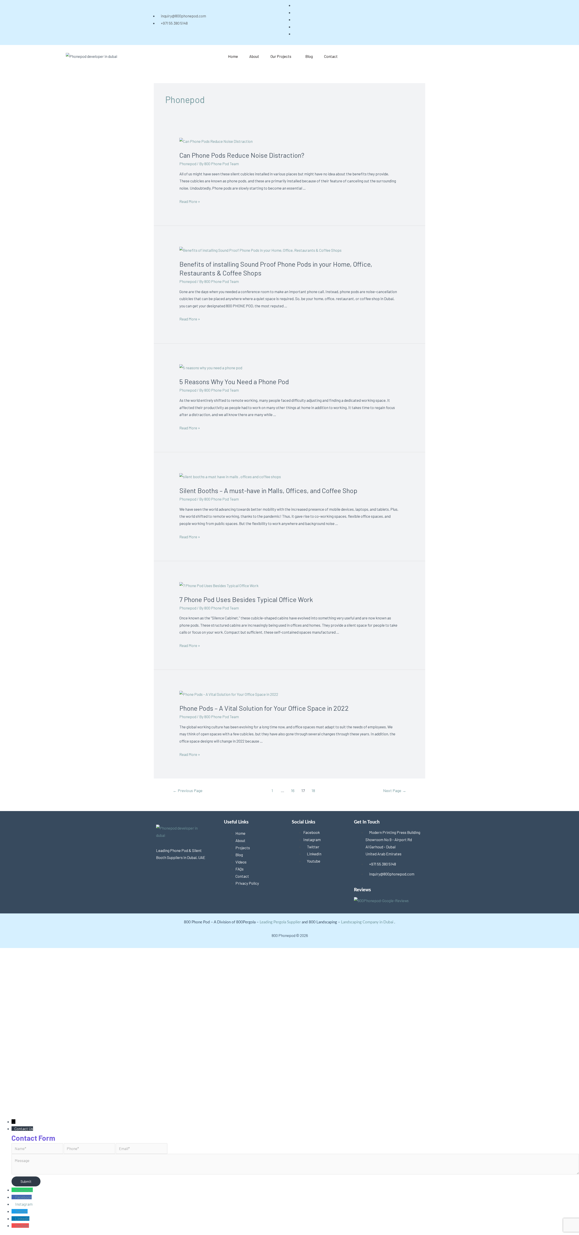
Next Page (394, 790)
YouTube (22, 1225)
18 (313, 790)
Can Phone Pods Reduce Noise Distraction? (241, 155)
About (254, 56)
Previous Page (187, 790)
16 (292, 790)
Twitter (21, 1211)
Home (233, 56)
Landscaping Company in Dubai (367, 922)
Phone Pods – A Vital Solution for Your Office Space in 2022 (264, 708)
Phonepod (187, 163)
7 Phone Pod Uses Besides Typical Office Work (246, 599)
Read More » (189, 201)
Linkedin (22, 1218)
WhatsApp (24, 1190)
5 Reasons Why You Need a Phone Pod (234, 381)
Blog (309, 56)
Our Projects (281, 56)
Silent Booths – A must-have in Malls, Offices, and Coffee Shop (268, 490)
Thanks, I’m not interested (71, 1110)
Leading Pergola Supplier (280, 922)
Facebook (23, 1197)
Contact (331, 56)
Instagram (24, 1204)
